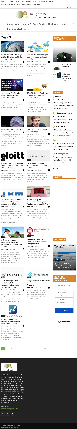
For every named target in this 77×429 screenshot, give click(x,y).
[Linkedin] (67, 7)
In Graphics (59, 239)
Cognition (30, 89)
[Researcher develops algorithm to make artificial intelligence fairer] (38, 231)
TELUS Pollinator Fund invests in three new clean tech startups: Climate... (38, 95)
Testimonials (19, 1)
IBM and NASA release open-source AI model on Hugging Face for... (38, 57)
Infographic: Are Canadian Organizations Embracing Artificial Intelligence (11, 95)
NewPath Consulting (14, 427)
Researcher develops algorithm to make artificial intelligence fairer (37, 241)
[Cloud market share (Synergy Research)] (64, 257)
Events (28, 1)
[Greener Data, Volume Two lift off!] (57, 67)
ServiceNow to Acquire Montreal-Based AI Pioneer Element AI (37, 165)
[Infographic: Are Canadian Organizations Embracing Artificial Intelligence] (12, 85)
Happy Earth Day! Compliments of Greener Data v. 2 (64, 58)
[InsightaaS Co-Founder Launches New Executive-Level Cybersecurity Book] (57, 75)
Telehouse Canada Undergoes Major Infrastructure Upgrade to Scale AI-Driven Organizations (63, 133)
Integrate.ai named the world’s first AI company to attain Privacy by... (38, 283)
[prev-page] (54, 85)
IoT (29, 24)
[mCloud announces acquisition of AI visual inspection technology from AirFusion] (12, 232)
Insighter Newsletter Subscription (60, 278)
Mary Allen (4, 61)
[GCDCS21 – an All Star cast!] (12, 121)
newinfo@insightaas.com (9, 409)
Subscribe (36, 4)
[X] (70, 7)
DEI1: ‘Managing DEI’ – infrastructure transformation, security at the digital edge (62, 119)
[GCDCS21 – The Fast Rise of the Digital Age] (38, 121)
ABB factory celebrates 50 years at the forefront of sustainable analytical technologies (63, 146)
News (3, 160)
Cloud (10, 24)
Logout (4, 1)
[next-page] (23, 348)
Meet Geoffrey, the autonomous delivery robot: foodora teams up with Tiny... (38, 202)
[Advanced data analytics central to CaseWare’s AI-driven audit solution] (12, 311)
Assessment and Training (10, 4)
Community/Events (18, 28)
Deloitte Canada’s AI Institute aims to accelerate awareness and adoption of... (12, 165)
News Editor (30, 61)
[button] (73, 24)
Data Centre (39, 24)
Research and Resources (60, 38)
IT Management (57, 24)
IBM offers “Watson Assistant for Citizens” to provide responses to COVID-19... (12, 202)
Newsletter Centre (46, 1)
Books (35, 1)
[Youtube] (74, 7)
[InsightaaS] (38, 15)
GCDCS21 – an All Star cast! (12, 129)
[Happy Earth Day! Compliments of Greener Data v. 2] (64, 52)
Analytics (20, 24)
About (11, 1)
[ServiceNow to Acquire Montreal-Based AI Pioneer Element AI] (38, 155)
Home (3, 34)
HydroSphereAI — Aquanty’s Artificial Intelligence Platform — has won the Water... (12, 57)
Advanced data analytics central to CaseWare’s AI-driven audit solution (10, 321)
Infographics (26, 4)
